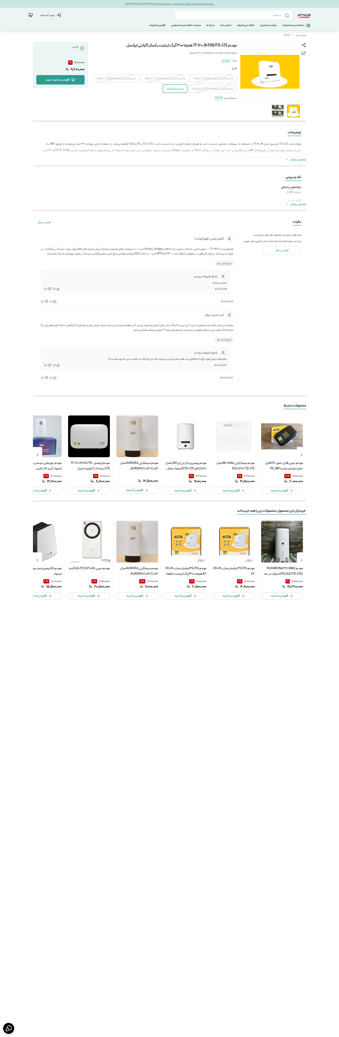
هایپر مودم (301, 35)
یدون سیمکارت (175, 88)
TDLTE (286, 35)
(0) (54, 289)
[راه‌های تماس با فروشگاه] (8, 1028)
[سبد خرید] (30, 15)
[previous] (301, 455)
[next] (37, 455)
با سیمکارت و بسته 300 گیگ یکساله (212, 88)
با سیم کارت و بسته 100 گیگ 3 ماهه (165, 78)
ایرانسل (225, 60)
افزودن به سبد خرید (58, 79)
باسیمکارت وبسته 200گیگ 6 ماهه (116, 78)
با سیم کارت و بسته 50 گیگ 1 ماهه (213, 78)
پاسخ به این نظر (224, 263)
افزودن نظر (44, 222)
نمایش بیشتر (298, 159)
